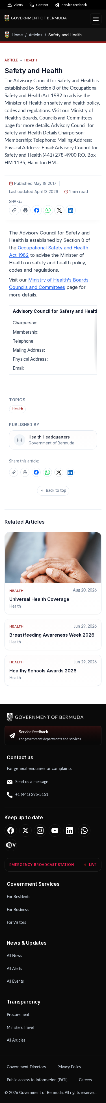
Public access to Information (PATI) (37, 1080)
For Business (18, 910)
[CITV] (11, 845)
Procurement (18, 1015)
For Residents (18, 897)
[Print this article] (25, 210)
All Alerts (14, 969)
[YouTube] (55, 830)
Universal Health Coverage (39, 599)
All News (14, 956)
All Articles (16, 1040)
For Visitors (16, 923)
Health (17, 409)
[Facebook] (11, 830)
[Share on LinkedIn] (71, 210)
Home (17, 34)
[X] (25, 830)
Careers (85, 1080)
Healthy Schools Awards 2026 (43, 671)
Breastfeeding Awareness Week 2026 (51, 635)
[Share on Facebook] (37, 210)
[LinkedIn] (69, 830)
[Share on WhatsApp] (48, 210)
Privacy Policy (69, 1067)
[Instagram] (40, 830)
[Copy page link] (14, 210)
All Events (15, 982)
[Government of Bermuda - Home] (45, 18)
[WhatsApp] (84, 830)
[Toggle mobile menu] (95, 19)
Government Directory (26, 1067)
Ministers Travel (20, 1028)
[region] (53, 340)
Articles (35, 34)
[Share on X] (59, 210)
